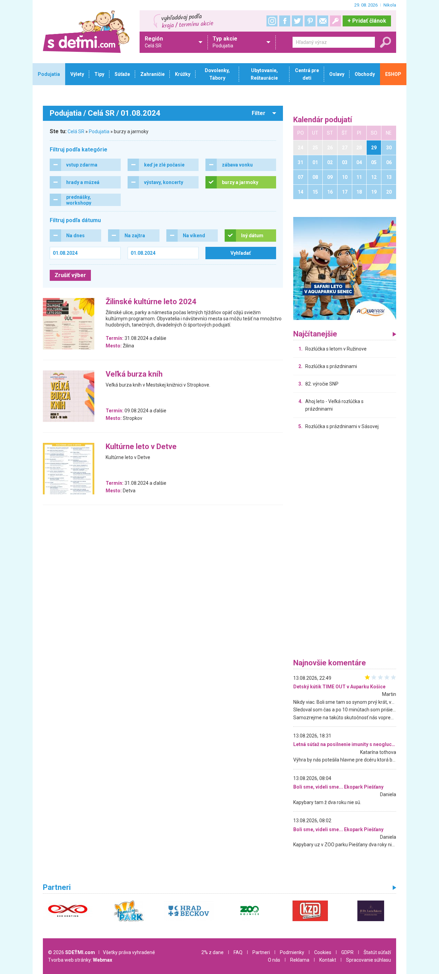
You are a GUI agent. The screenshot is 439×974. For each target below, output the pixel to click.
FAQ (238, 952)
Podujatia (99, 131)
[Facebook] (284, 20)
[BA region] (344, 268)
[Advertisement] (344, 546)
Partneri (261, 952)
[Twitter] (297, 20)
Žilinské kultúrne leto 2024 (151, 302)
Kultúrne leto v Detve (141, 447)
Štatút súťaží (377, 952)
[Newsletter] (322, 20)
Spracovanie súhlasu (368, 960)
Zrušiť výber (70, 275)
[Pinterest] (310, 20)
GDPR (347, 952)
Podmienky (292, 952)
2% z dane (212, 952)
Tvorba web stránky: (80, 960)
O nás (274, 960)
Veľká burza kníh (134, 374)
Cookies (322, 952)
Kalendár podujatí (322, 120)
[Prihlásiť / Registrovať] (335, 20)
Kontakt (327, 960)
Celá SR (76, 131)
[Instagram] (271, 20)
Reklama (299, 960)
